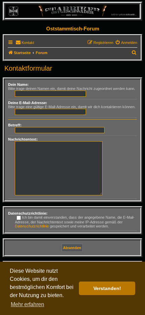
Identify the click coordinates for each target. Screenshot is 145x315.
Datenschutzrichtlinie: (28, 213)
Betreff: (15, 125)
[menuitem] (25, 43)
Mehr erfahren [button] (27, 304)
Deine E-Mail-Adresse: (27, 103)
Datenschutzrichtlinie (32, 226)
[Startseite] (72, 11)
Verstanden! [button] (107, 288)
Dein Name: (18, 84)
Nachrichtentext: (23, 139)
